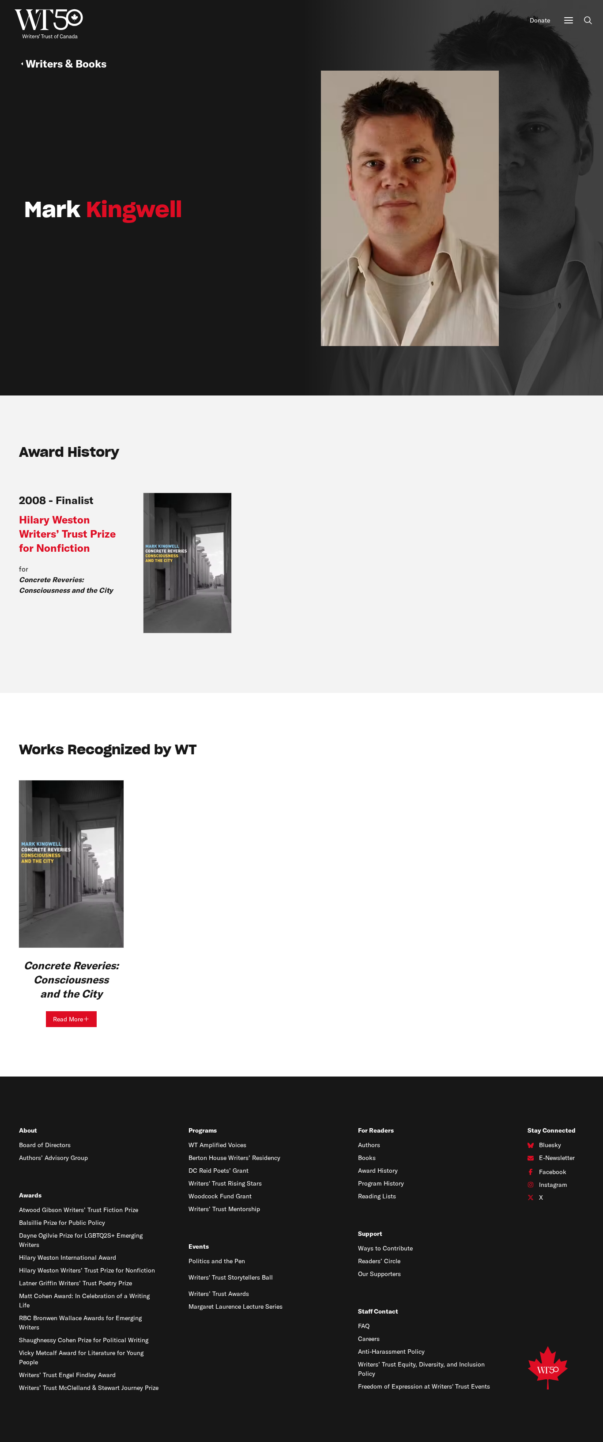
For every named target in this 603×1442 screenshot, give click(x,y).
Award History (378, 1171)
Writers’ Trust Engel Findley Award (67, 1375)
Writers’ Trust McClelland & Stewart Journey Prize (88, 1388)
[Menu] (569, 20)
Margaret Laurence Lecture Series (235, 1306)
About (28, 1130)
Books (367, 1158)
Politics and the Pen (216, 1261)
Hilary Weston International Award (67, 1257)
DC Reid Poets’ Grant (218, 1171)
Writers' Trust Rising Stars (225, 1183)
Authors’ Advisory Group (53, 1158)
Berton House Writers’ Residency (234, 1158)
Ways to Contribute (385, 1248)
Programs (202, 1130)
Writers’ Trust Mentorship (224, 1209)
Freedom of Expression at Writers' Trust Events (424, 1386)
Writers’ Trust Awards (218, 1294)
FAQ (363, 1326)
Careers (369, 1339)
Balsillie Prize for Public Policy (62, 1223)
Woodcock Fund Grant (220, 1196)
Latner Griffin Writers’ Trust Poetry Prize (75, 1283)
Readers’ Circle (379, 1261)
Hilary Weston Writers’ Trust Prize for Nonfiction (87, 1270)
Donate (540, 20)
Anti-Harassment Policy (391, 1351)
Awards (30, 1195)
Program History (381, 1183)
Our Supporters (379, 1274)
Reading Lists (377, 1196)
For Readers (376, 1130)
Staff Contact (378, 1311)
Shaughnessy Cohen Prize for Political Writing (83, 1340)
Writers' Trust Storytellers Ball (230, 1277)
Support (370, 1234)
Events (198, 1246)
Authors (369, 1145)
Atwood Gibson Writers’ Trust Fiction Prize (78, 1210)
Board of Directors (45, 1145)
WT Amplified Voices (217, 1145)
